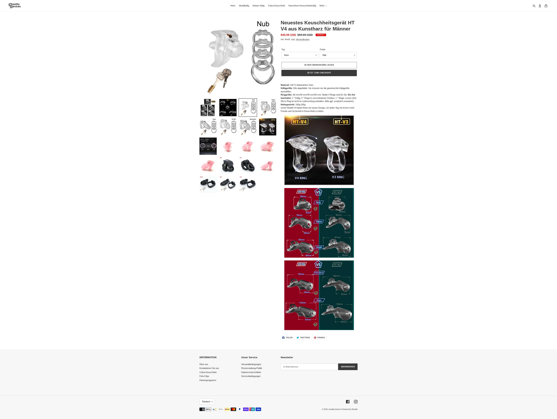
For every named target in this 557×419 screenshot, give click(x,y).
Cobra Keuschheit (207, 372)
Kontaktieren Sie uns (209, 368)
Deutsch (206, 401)
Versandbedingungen (251, 364)
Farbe (322, 49)
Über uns (203, 364)
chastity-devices (335, 409)
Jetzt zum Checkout (319, 73)
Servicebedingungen (251, 376)
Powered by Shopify (350, 409)
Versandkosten (303, 39)
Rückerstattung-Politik (251, 368)
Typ (283, 49)
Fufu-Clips (204, 376)
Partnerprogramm (207, 380)
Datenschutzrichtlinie (251, 372)
